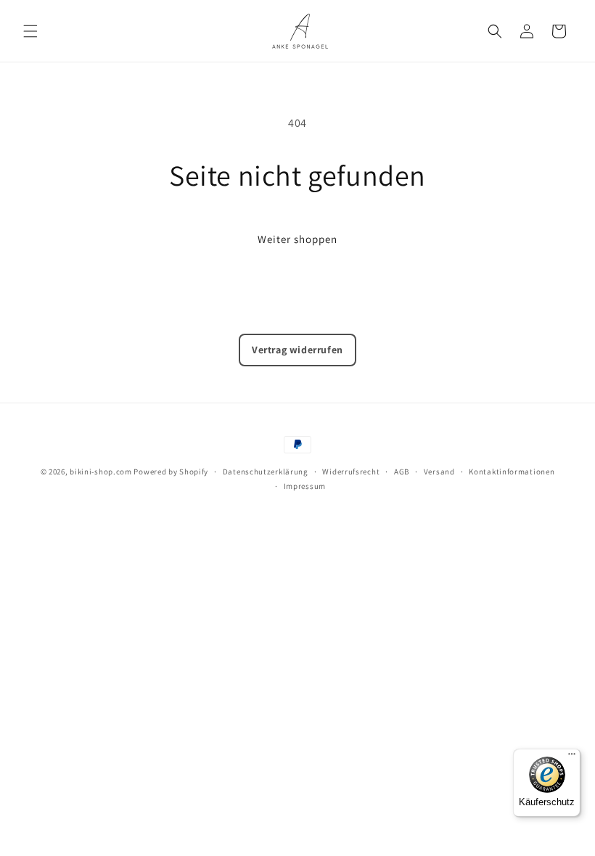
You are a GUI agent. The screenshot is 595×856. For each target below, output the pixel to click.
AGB (401, 471)
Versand (439, 471)
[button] (30, 31)
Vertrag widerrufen (297, 349)
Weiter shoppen (297, 239)
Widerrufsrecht (350, 471)
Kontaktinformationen (511, 471)
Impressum (305, 486)
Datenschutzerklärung (265, 471)
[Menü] (571, 757)
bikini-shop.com (101, 471)
